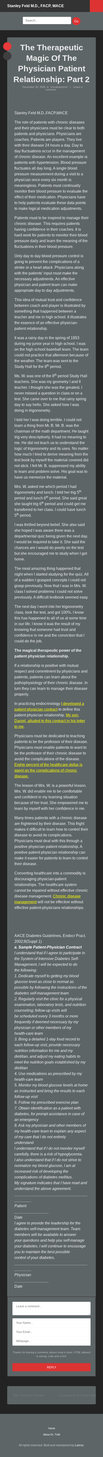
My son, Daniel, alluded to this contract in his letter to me (49, 721)
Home (51, 1428)
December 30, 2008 (33, 87)
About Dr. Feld (51, 1434)
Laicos (79, 1445)
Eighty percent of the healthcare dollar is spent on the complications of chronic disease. (48, 770)
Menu (96, 6)
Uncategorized (58, 87)
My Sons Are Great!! (29, 1395)
